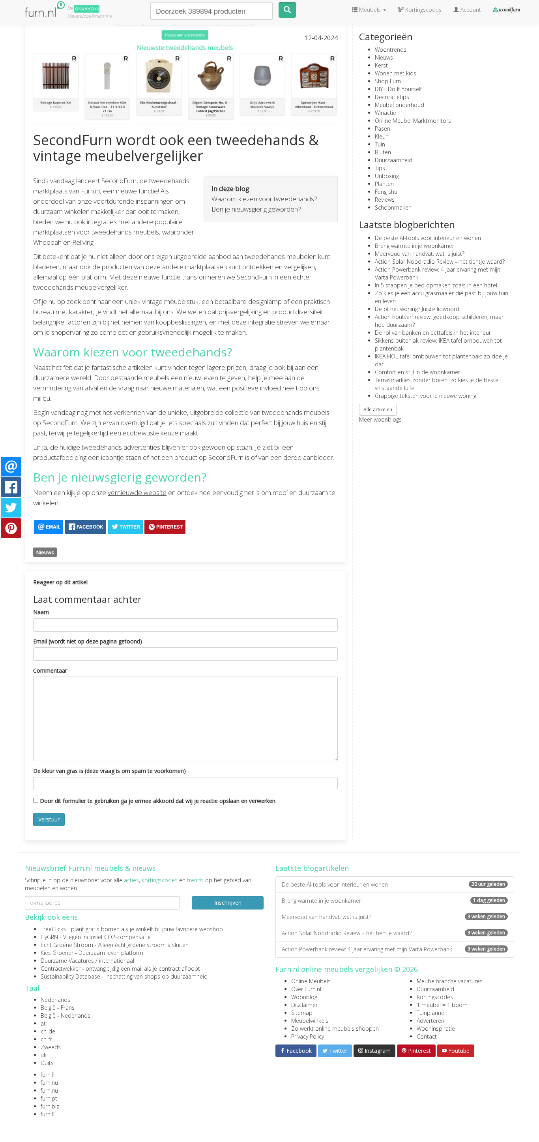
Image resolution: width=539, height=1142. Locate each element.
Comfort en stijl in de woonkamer (417, 372)
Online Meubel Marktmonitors (413, 120)
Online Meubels (311, 981)
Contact (427, 1036)
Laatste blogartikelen (312, 868)
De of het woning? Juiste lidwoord (417, 309)
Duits (47, 1063)
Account (470, 9)
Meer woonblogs (380, 419)
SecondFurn (254, 276)
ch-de (48, 1031)
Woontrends (390, 49)
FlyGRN (49, 937)
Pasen (382, 128)
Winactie (385, 112)
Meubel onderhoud (399, 105)
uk (44, 1055)
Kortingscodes (435, 997)
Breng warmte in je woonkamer (414, 245)
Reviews (385, 199)
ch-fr (46, 1039)
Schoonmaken (393, 207)
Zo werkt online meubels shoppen (335, 1028)
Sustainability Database (70, 976)
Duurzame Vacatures (67, 960)
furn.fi (47, 1114)
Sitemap (302, 1012)
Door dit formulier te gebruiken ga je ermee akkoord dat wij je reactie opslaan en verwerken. (157, 800)
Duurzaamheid (393, 160)
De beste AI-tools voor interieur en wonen (428, 238)
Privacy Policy (307, 1036)
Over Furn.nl (306, 989)
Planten (384, 184)
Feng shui (387, 191)
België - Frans (58, 1007)
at (43, 1023)
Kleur (381, 136)
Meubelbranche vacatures (450, 981)
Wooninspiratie (436, 1028)
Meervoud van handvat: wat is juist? (419, 253)
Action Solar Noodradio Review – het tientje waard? (440, 261)
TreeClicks (53, 929)
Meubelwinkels (309, 1020)
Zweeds (51, 1047)
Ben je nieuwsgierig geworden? (256, 209)
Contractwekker (60, 968)
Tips (380, 168)
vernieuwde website (137, 492)
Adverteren (430, 1020)
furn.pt (49, 1098)
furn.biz (50, 1106)
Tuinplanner (431, 1012)
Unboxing (387, 176)
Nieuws (45, 552)
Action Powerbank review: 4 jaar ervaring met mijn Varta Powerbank (393, 949)
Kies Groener (57, 952)
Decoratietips (392, 97)
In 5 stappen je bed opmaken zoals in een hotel (436, 285)
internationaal (116, 960)
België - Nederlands (65, 1015)
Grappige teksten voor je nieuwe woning (425, 395)
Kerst (381, 65)
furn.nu (49, 1082)
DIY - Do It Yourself (398, 89)
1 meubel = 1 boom (442, 1005)
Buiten (383, 152)
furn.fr (48, 1074)
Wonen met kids (395, 73)
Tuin (380, 144)
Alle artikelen (377, 409)
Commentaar (50, 670)
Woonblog (304, 997)
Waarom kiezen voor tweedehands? (264, 198)
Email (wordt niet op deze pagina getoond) (87, 641)
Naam (41, 612)
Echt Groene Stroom (67, 945)
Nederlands (55, 999)
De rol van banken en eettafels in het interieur (433, 332)
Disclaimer (304, 1005)
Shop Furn (388, 81)
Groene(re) (87, 8)
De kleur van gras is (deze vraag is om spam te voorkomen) (109, 770)
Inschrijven (227, 902)
